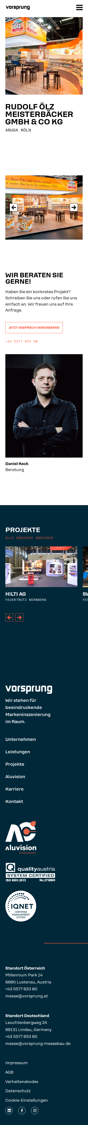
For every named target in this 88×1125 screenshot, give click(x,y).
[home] (18, 8)
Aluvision (15, 776)
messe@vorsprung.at (26, 996)
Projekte (14, 764)
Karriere (14, 789)
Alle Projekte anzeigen (29, 538)
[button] (80, 7)
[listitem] (41, 576)
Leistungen (17, 751)
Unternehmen (20, 739)
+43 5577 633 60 (21, 989)
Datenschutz (18, 1091)
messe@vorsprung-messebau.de (37, 1043)
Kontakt (14, 801)
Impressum (16, 1063)
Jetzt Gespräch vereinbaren (34, 327)
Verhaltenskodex (21, 1081)
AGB (9, 1072)
